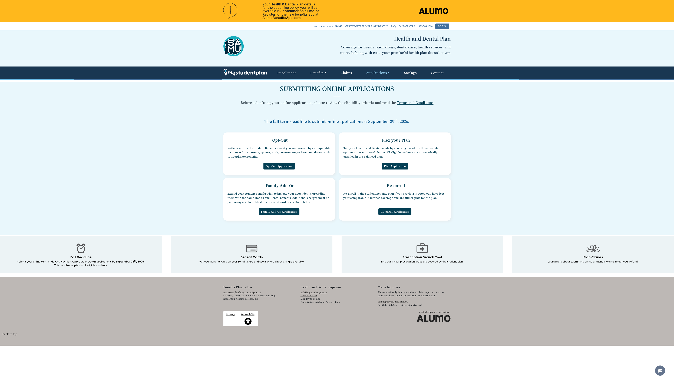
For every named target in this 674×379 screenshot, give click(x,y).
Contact (437, 72)
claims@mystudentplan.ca (393, 301)
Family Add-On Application (279, 212)
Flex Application (395, 166)
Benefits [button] (316, 72)
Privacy (230, 314)
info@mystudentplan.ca (313, 292)
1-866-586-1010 (424, 26)
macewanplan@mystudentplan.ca (242, 292)
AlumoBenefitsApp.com (281, 18)
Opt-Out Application (279, 166)
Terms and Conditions (415, 102)
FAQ (393, 26)
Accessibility (248, 317)
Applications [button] (376, 72)
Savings (410, 72)
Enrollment (286, 72)
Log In (442, 26)
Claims (346, 72)
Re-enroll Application (395, 212)
